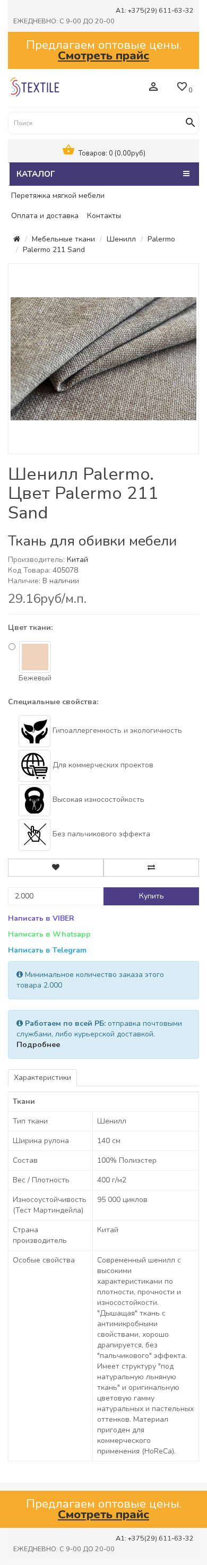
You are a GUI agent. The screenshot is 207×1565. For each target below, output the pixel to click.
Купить (151, 896)
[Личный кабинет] (153, 87)
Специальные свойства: (53, 702)
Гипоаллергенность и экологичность (116, 730)
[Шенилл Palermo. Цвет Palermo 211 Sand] (104, 358)
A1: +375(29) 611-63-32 (155, 10)
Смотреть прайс (103, 55)
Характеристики (42, 1078)
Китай (77, 560)
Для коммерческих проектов (101, 765)
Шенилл (121, 239)
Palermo (161, 239)
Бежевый (35, 678)
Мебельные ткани (63, 239)
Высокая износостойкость (97, 799)
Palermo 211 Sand (54, 250)
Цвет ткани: (30, 627)
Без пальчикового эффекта (100, 834)
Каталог (35, 173)
